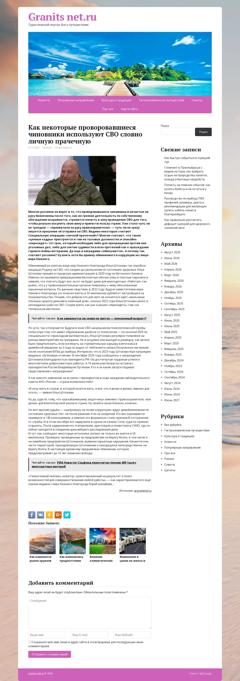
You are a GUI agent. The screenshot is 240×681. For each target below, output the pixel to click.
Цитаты (169, 470)
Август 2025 (172, 315)
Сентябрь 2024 (174, 377)
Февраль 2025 (174, 349)
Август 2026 (172, 252)
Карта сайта (129, 109)
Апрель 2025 (172, 337)
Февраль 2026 (174, 281)
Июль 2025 (171, 320)
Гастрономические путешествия (161, 100)
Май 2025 (170, 332)
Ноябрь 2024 (173, 366)
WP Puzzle (206, 673)
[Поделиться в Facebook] (31, 514)
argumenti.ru (142, 491)
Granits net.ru (62, 16)
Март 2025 (171, 343)
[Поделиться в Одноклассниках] (49, 514)
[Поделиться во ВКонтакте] (40, 514)
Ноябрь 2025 (173, 298)
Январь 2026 (173, 286)
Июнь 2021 (172, 400)
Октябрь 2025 (173, 303)
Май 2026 (170, 264)
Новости (44, 100)
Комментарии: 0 (63, 147)
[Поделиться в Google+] (58, 514)
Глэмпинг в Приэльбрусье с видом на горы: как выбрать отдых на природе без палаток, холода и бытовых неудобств (186, 173)
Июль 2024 (171, 389)
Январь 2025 (173, 354)
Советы (197, 100)
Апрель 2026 (172, 269)
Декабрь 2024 (173, 360)
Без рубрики (172, 425)
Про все (107, 109)
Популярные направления (75, 100)
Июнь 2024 (172, 394)
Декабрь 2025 (173, 292)
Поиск (165, 126)
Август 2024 (172, 383)
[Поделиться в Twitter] (66, 514)
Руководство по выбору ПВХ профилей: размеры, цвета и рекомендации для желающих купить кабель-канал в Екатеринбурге (185, 206)
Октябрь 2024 (173, 372)
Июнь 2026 (172, 258)
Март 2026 (171, 275)
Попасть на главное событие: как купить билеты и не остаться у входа (187, 189)
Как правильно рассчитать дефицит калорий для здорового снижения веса (187, 224)
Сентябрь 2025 (174, 309)
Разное (169, 459)
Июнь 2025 (172, 326)
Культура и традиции (116, 100)
